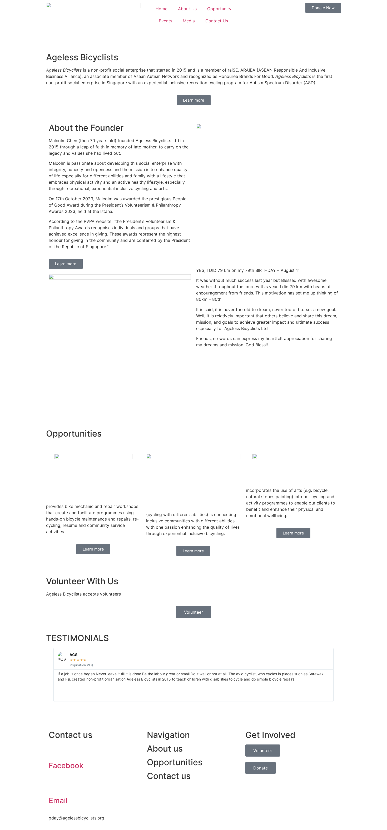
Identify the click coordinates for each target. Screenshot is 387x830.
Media (189, 20)
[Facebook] (55, 751)
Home (161, 8)
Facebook (66, 765)
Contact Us (216, 20)
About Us (187, 8)
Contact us (169, 776)
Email (58, 800)
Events (165, 20)
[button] (51, 674)
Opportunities (174, 762)
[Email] (55, 786)
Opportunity (219, 8)
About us (165, 748)
